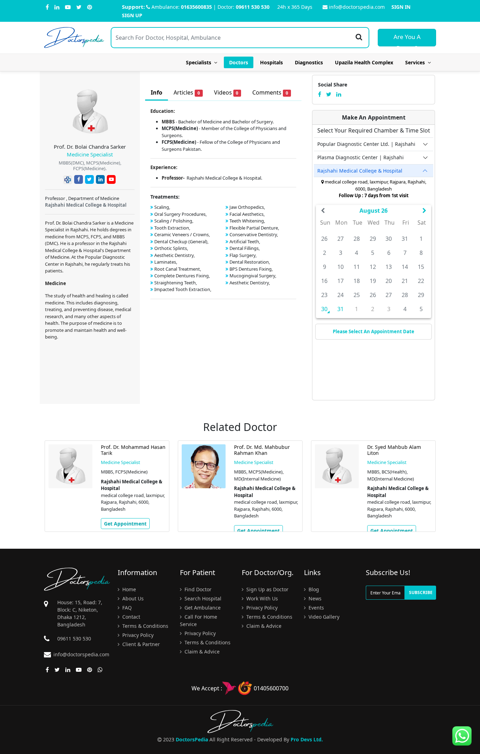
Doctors (238, 62)
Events (315, 607)
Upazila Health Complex (364, 62)
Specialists (200, 62)
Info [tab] (156, 92)
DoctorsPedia (192, 739)
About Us (132, 598)
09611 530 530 (253, 7)
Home (128, 589)
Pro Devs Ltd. (307, 739)
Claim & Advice (201, 651)
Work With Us (261, 598)
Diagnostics (309, 62)
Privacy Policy (137, 635)
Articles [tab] (187, 92)
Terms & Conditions (144, 626)
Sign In (400, 7)
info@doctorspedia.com (357, 7)
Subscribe (421, 592)
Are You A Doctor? (407, 39)
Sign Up (132, 15)
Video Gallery (323, 616)
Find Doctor (197, 589)
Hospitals (271, 62)
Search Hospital (202, 598)
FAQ (126, 607)
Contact (130, 616)
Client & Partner (140, 644)
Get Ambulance (202, 607)
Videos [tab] (226, 92)
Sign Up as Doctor (266, 589)
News (314, 598)
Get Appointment (125, 523)
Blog (313, 589)
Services (416, 62)
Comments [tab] (270, 92)
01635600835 (196, 7)
